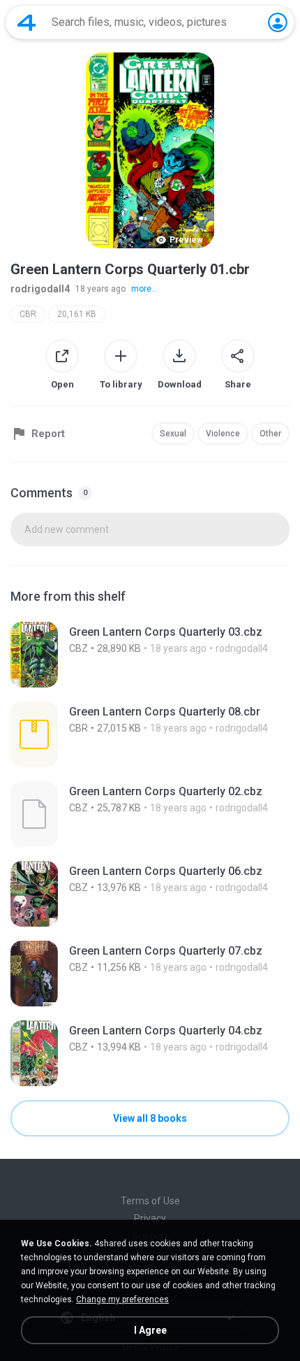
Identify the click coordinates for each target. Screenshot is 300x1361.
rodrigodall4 (40, 288)
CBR (28, 314)
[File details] (150, 654)
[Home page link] (26, 22)
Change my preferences (122, 1299)
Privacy (150, 1218)
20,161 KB (76, 314)
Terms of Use (150, 1200)
